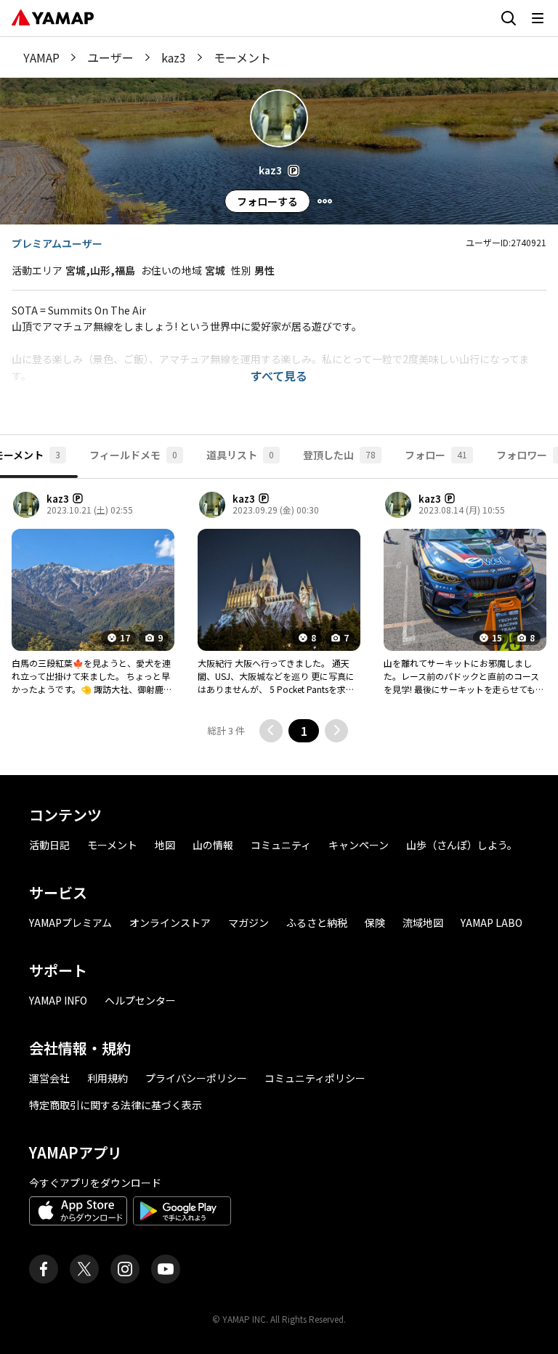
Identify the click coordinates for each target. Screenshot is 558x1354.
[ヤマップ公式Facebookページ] (43, 1269)
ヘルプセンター (140, 1000)
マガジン (248, 922)
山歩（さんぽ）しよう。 (461, 845)
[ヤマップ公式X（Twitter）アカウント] (84, 1269)
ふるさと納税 (316, 922)
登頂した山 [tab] (339, 454)
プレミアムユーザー (57, 243)
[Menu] (324, 201)
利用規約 (107, 1078)
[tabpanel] (279, 621)
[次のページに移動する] (336, 730)
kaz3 (173, 57)
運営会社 (49, 1078)
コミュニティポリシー (314, 1078)
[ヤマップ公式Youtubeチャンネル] (165, 1269)
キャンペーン (358, 845)
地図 (165, 845)
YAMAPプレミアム (70, 922)
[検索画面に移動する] (508, 18)
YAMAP (41, 57)
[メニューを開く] (537, 18)
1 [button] (304, 730)
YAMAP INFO (58, 1000)
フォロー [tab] (436, 454)
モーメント (112, 845)
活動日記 (49, 845)
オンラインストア (170, 922)
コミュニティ (281, 845)
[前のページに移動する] (271, 730)
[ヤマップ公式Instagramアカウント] (125, 1269)
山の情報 (213, 845)
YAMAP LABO (491, 922)
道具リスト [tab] (240, 454)
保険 (375, 922)
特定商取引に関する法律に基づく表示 (115, 1105)
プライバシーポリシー (196, 1078)
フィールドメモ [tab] (133, 454)
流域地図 (423, 922)
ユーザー (110, 57)
